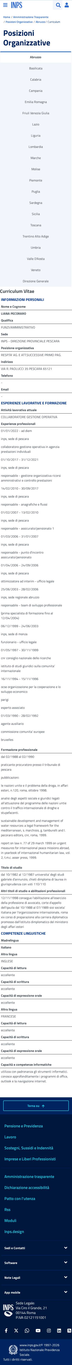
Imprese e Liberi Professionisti (30, 1159)
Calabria (35, 79)
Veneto (35, 269)
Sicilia (36, 213)
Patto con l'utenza (19, 1198)
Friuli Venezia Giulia (35, 113)
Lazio (35, 124)
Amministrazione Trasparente (30, 17)
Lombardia (36, 146)
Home (6, 17)
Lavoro (10, 1137)
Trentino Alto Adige (36, 236)
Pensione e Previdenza (23, 1126)
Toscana (35, 225)
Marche (36, 157)
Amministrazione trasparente (29, 1176)
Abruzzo (40, 22)
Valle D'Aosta (36, 258)
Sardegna (35, 202)
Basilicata (35, 68)
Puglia (36, 191)
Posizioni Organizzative (19, 22)
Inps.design (14, 1231)
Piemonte (35, 180)
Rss (7, 1209)
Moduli (10, 1220)
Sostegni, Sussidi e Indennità (28, 1148)
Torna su (33, 1105)
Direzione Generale (36, 281)
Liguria (35, 135)
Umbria (36, 247)
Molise (35, 169)
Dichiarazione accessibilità (26, 1187)
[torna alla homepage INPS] (16, 4)
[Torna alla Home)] (8, 1310)
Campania (35, 90)
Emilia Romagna (36, 101)
